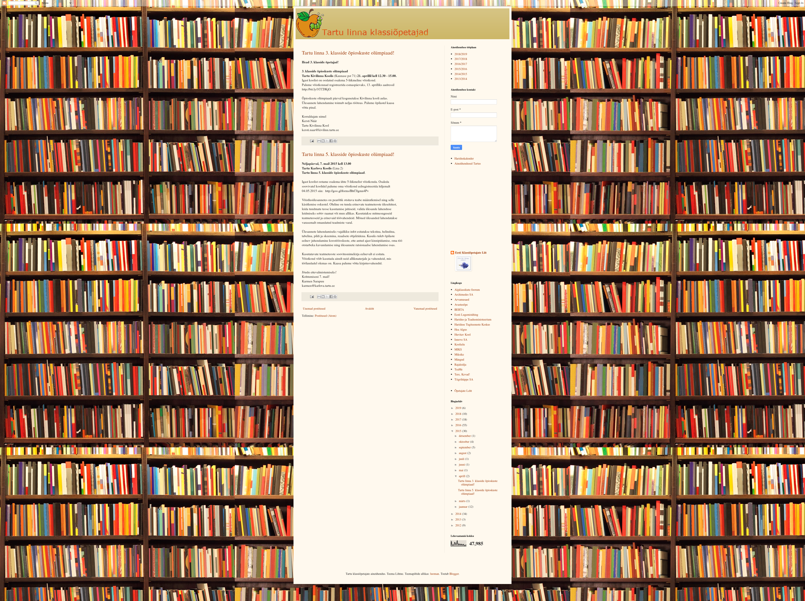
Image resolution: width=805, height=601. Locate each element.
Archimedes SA (463, 294)
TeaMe (458, 369)
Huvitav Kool (462, 334)
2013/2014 (460, 79)
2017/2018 (460, 59)
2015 (458, 431)
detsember (465, 436)
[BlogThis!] (323, 141)
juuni (462, 464)
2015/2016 (460, 69)
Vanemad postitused (425, 308)
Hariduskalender (464, 158)
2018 (458, 414)
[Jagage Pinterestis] (335, 141)
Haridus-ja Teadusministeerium (472, 319)
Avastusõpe (461, 304)
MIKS (458, 349)
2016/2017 (460, 64)
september (465, 447)
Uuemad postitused (314, 308)
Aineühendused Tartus (467, 163)
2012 (458, 525)
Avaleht (369, 308)
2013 (458, 519)
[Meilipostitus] (311, 140)
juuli (462, 459)
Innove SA (460, 339)
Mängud (459, 359)
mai (461, 470)
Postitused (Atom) (325, 316)
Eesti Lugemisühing (466, 315)
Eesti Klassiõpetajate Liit (471, 252)
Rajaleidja (460, 364)
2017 (458, 419)
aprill (462, 476)
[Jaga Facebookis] (331, 141)
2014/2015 (460, 74)
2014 (458, 514)
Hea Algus (460, 329)
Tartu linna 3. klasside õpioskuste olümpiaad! (348, 52)
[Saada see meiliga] (319, 141)
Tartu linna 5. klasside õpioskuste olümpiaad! (348, 154)
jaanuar (463, 507)
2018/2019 (460, 54)
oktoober (464, 442)
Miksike (459, 354)
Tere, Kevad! (462, 374)
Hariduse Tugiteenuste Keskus (472, 324)
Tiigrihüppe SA (463, 379)
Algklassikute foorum (467, 290)
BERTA (459, 310)
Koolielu (459, 344)
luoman (434, 574)
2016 (458, 425)
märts (462, 501)
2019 (458, 408)
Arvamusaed (461, 299)
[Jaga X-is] (327, 141)
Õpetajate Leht (463, 391)
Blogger (454, 574)
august (463, 453)
